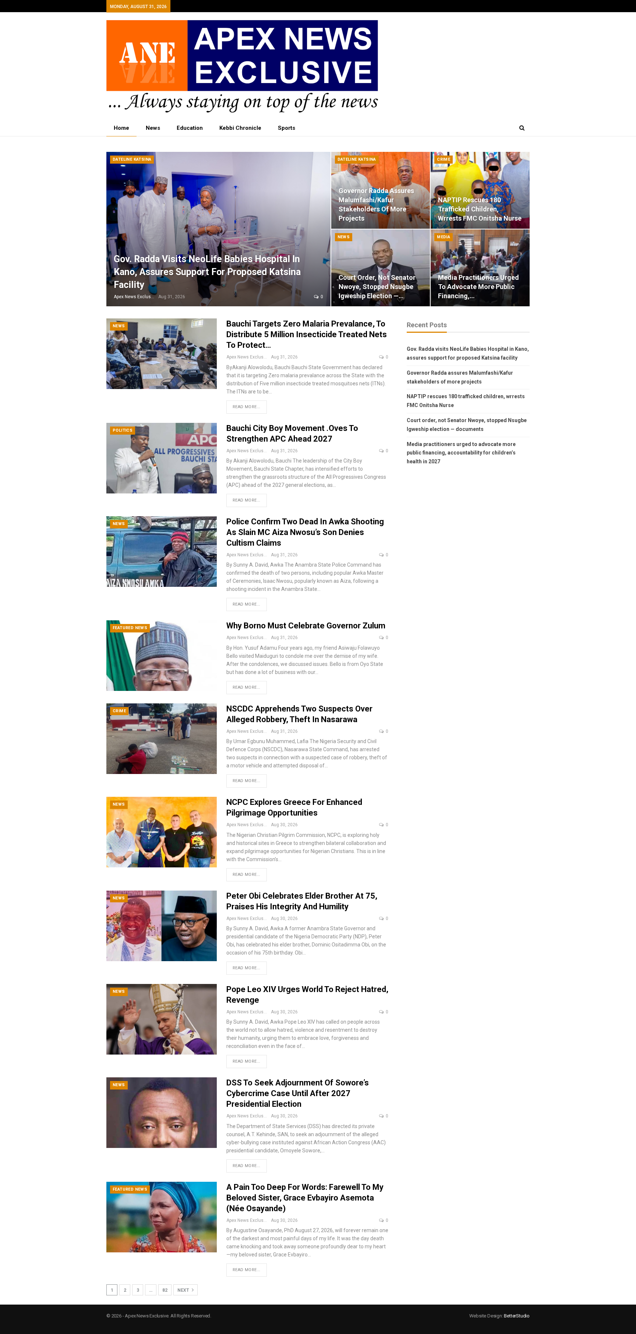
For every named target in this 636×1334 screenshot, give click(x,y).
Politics (122, 430)
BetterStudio (517, 1316)
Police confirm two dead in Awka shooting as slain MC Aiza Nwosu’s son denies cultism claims (305, 532)
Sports (286, 128)
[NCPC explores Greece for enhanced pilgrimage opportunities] (161, 832)
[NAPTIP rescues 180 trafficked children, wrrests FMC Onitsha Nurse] (480, 190)
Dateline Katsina (132, 159)
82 (164, 1290)
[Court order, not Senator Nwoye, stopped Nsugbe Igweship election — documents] (381, 268)
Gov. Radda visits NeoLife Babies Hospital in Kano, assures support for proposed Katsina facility (207, 272)
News (153, 128)
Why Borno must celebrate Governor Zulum (305, 625)
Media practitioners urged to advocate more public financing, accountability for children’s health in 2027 (461, 453)
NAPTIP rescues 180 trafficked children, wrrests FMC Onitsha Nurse (480, 209)
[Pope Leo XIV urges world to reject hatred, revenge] (161, 1019)
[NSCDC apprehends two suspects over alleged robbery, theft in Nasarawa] (161, 738)
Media (443, 237)
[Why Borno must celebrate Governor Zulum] (161, 655)
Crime (443, 159)
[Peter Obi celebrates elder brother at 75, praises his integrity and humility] (161, 926)
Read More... (247, 406)
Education (190, 128)
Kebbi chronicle (240, 128)
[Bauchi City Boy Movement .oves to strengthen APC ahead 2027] (161, 458)
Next (183, 1290)
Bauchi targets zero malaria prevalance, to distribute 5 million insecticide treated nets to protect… (306, 334)
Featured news (130, 627)
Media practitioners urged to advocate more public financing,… (478, 287)
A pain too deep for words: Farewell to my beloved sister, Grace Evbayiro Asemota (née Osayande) (305, 1198)
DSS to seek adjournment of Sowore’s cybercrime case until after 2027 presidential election (297, 1093)
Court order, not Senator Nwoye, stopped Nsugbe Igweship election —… (377, 287)
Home (121, 128)
